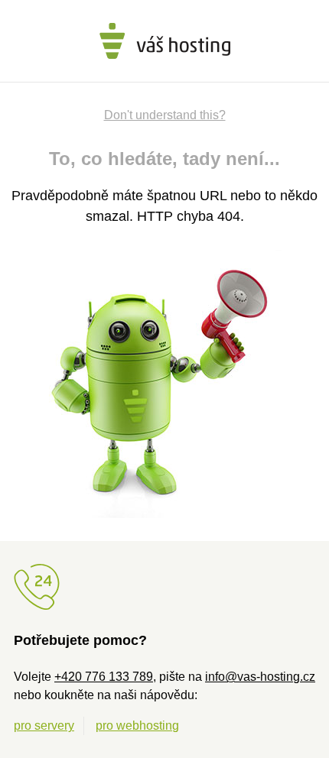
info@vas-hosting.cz (260, 676)
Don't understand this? (165, 115)
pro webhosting (137, 725)
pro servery (44, 725)
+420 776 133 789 (103, 676)
